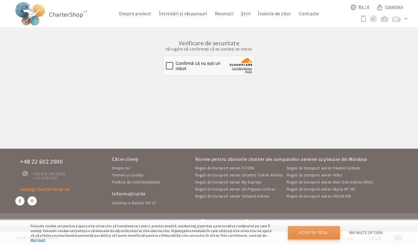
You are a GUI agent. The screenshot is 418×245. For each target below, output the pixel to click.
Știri (245, 13)
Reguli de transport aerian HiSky (314, 175)
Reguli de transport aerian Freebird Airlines (323, 168)
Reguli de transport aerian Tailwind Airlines (232, 196)
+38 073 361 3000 (49, 173)
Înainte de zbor (274, 13)
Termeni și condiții (128, 175)
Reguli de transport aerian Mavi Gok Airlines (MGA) (330, 182)
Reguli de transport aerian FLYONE (225, 168)
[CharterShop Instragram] (32, 201)
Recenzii (224, 13)
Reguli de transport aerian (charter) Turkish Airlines (239, 175)
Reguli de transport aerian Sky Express (228, 182)
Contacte (309, 13)
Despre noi (121, 168)
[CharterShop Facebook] (19, 201)
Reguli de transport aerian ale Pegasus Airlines (235, 189)
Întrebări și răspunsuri (183, 13)
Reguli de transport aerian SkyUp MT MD (321, 189)
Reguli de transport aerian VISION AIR (319, 196)
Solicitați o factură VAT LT (134, 203)
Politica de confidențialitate (136, 182)
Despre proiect (135, 13)
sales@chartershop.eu (45, 189)
